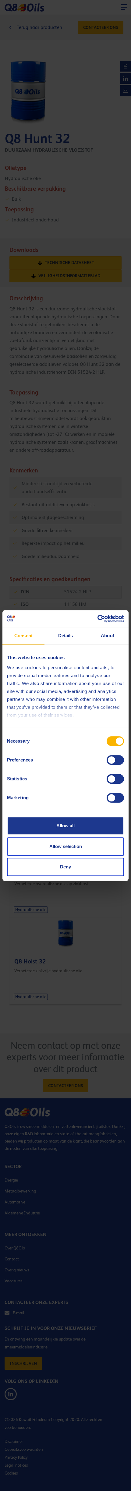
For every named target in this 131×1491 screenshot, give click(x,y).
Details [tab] (65, 635)
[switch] (115, 760)
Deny (65, 866)
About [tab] (107, 635)
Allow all (65, 825)
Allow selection (65, 846)
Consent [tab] (23, 635)
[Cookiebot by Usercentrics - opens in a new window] (97, 619)
